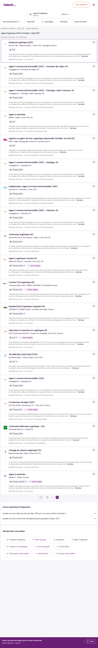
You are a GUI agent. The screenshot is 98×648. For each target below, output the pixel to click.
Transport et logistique (18, 546)
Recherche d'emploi (8, 28)
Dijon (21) (21, 28)
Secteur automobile (66, 553)
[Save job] (94, 42)
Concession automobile (19, 553)
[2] (57, 497)
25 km (64, 14)
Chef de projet (43, 546)
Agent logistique (80, 539)
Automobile (64, 546)
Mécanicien (43, 553)
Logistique (60, 539)
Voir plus (84, 56)
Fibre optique (40, 539)
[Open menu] (93, 4)
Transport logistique (17, 539)
